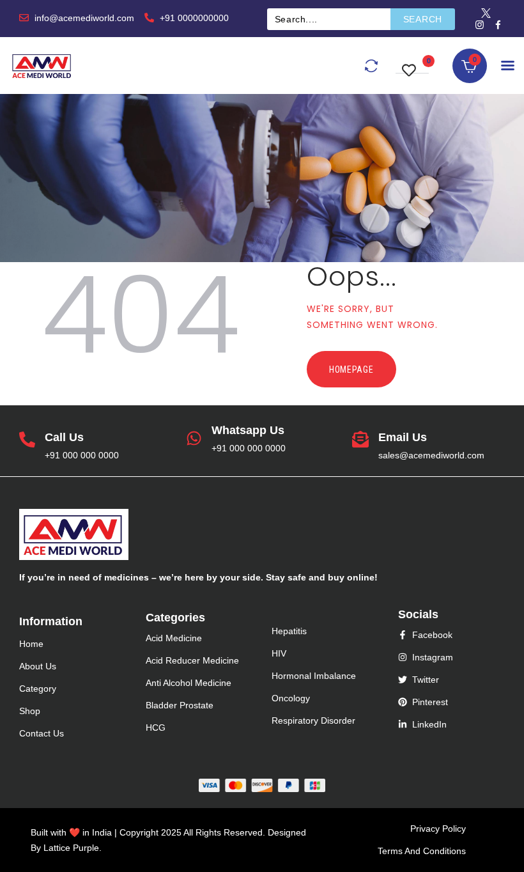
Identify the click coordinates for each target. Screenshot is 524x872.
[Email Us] (360, 440)
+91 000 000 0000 (82, 455)
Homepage (351, 369)
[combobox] (328, 19)
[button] (412, 64)
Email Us (402, 437)
